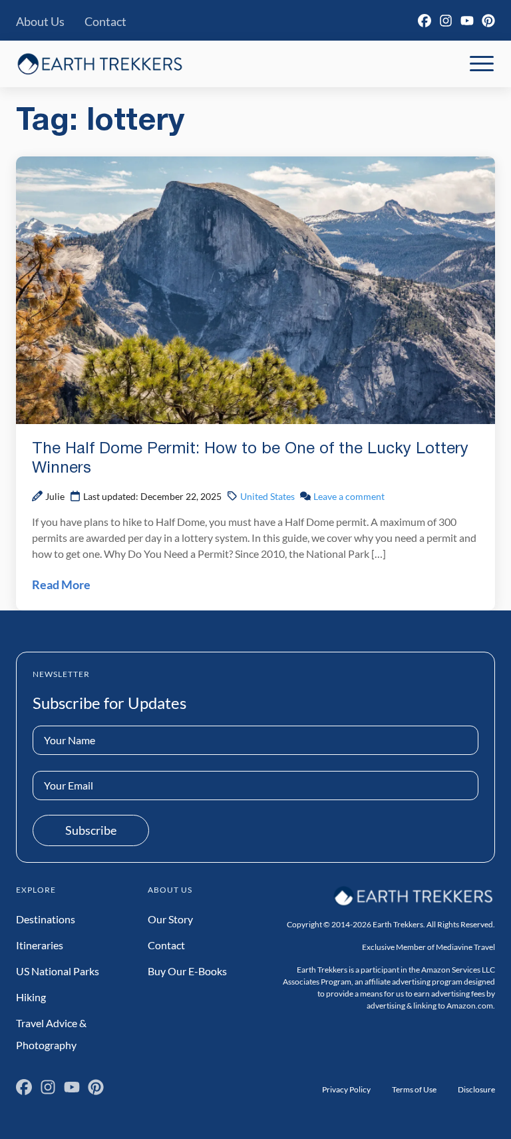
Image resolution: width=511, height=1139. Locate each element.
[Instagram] (445, 20)
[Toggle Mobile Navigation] (482, 64)
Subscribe (90, 830)
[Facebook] (424, 20)
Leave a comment (349, 496)
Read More (61, 584)
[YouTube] (467, 20)
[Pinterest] (488, 20)
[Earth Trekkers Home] (100, 63)
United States (267, 496)
